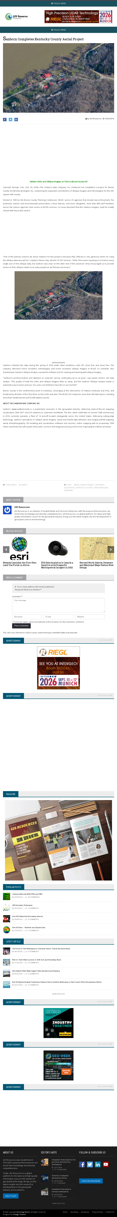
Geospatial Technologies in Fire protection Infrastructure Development (63, 1162)
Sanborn (68, 490)
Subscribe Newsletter (91, 1181)
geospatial (69, 487)
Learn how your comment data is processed (57, 632)
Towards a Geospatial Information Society (60, 1176)
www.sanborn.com (20, 409)
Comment (17, 596)
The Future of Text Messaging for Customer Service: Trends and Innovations (41, 948)
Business (23, 484)
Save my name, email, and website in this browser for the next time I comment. (49, 622)
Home (65, 1212)
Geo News (74, 1212)
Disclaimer (85, 1212)
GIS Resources (22, 507)
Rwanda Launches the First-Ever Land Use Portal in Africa (20, 563)
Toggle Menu (59, 3)
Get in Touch (10, 1196)
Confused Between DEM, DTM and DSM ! (27, 894)
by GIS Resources (94, 118)
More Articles (58, 994)
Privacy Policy (97, 1212)
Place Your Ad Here (104, 640)
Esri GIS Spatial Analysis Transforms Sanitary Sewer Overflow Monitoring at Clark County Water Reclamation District (57, 982)
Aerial (77, 484)
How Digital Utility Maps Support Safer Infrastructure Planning (36, 971)
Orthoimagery (101, 487)
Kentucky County (84, 487)
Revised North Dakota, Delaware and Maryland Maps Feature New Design (97, 565)
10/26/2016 (109, 118)
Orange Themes (19, 1214)
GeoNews (99, 484)
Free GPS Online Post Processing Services (27, 916)
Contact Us (110, 1212)
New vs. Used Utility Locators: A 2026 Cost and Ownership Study (36, 960)
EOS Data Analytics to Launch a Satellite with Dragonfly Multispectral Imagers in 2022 (57, 565)
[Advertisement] (58, 154)
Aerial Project (87, 484)
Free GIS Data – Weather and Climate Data (28, 927)
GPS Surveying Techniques (22, 905)
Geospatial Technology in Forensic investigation (61, 1190)
